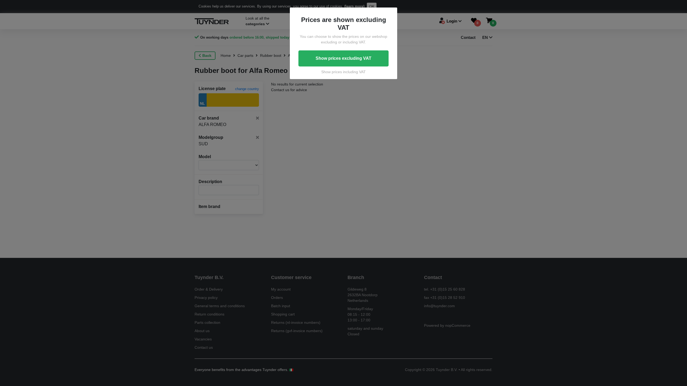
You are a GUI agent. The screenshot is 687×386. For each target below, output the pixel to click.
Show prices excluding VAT (343, 58)
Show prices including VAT (343, 72)
